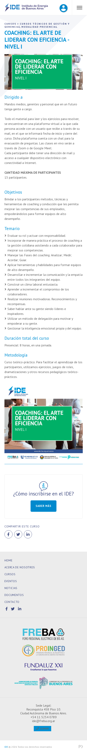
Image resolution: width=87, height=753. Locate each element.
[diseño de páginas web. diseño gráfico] (81, 747)
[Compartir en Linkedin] (28, 534)
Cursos (10, 574)
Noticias (11, 588)
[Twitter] (13, 609)
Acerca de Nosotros (19, 567)
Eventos (10, 581)
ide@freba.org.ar (43, 721)
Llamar (44, 728)
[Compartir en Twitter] (18, 534)
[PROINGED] (43, 650)
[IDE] (26, 11)
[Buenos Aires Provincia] (43, 683)
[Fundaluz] (43, 667)
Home (8, 560)
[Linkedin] (19, 609)
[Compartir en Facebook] (8, 534)
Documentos (14, 595)
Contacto (12, 602)
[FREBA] (43, 634)
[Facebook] (7, 609)
